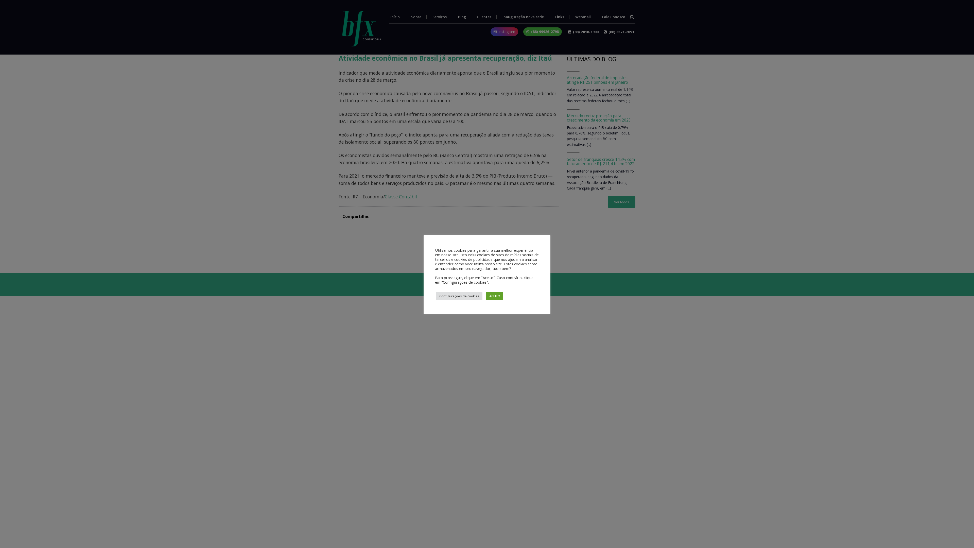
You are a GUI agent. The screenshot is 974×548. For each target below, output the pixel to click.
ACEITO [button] (494, 296)
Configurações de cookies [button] (459, 296)
